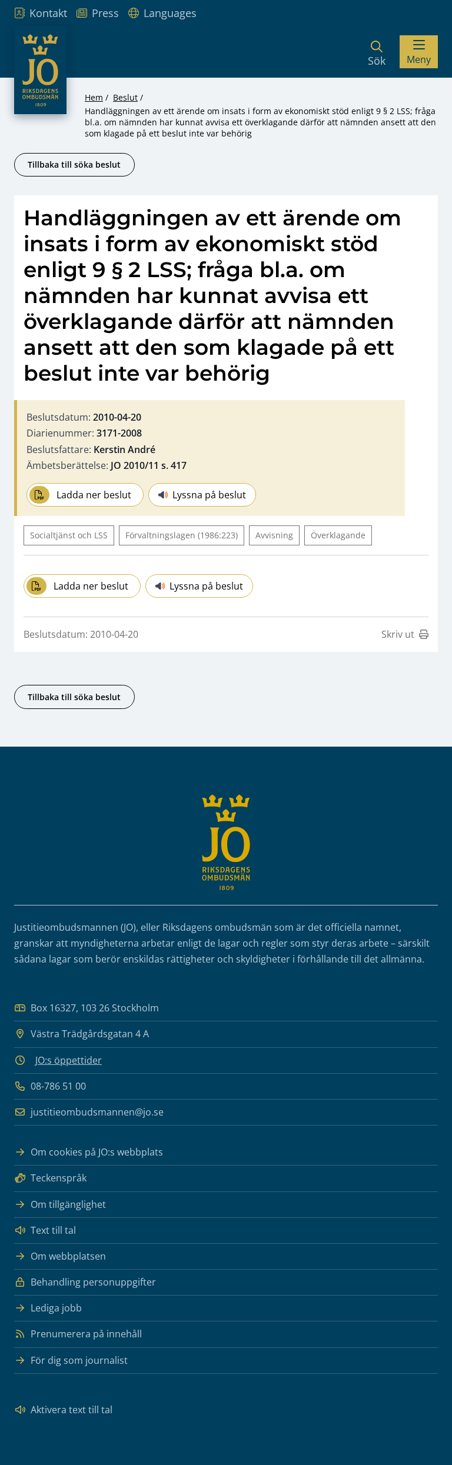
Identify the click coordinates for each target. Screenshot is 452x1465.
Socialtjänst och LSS (69, 535)
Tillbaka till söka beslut (74, 164)
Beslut (125, 97)
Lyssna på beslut (209, 494)
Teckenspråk (59, 1177)
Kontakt (48, 13)
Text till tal (53, 1230)
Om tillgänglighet (68, 1204)
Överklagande (338, 535)
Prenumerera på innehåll (86, 1333)
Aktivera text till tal (71, 1409)
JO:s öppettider (68, 1060)
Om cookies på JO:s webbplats (97, 1152)
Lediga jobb (56, 1307)
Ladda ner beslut (93, 494)
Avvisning (274, 535)
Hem (94, 97)
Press (105, 13)
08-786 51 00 (58, 1086)
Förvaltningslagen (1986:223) (181, 535)
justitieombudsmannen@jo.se (97, 1112)
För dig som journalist (79, 1360)
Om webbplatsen (68, 1256)
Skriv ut (397, 634)
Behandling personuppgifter (93, 1282)
